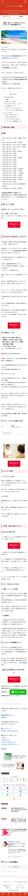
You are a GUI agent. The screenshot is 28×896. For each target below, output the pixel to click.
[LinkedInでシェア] (14, 575)
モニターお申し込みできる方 (13, 119)
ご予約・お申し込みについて (11, 114)
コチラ (16, 270)
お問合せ (8, 887)
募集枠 (7, 99)
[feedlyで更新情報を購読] (20, 795)
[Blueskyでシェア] (17, 568)
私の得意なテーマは (10, 105)
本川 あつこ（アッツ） (14, 841)
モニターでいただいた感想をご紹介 (14, 110)
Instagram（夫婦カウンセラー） (10, 744)
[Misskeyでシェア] (23, 568)
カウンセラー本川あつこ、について (13, 103)
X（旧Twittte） (5, 739)
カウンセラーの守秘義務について (14, 121)
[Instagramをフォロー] (20, 791)
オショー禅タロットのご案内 (20, 882)
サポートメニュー (8, 881)
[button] (24, 779)
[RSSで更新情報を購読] (14, 798)
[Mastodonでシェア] (11, 568)
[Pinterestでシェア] (8, 575)
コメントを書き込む (14, 867)
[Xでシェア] (5, 568)
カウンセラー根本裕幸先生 (12, 55)
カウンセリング (6, 773)
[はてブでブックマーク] (11, 572)
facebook (3, 737)
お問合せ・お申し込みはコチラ (9, 730)
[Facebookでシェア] (5, 572)
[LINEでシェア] (23, 572)
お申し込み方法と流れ (11, 116)
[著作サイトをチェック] (7, 787)
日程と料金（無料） (9, 97)
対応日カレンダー (8, 885)
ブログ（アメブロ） (20, 887)
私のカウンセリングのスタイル (13, 108)
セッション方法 (8, 112)
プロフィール (20, 885)
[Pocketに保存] (17, 572)
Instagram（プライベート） (9, 742)
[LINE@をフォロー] (7, 795)
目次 (11, 94)
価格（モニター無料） (11, 101)
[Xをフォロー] (20, 787)
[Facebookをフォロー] (7, 791)
